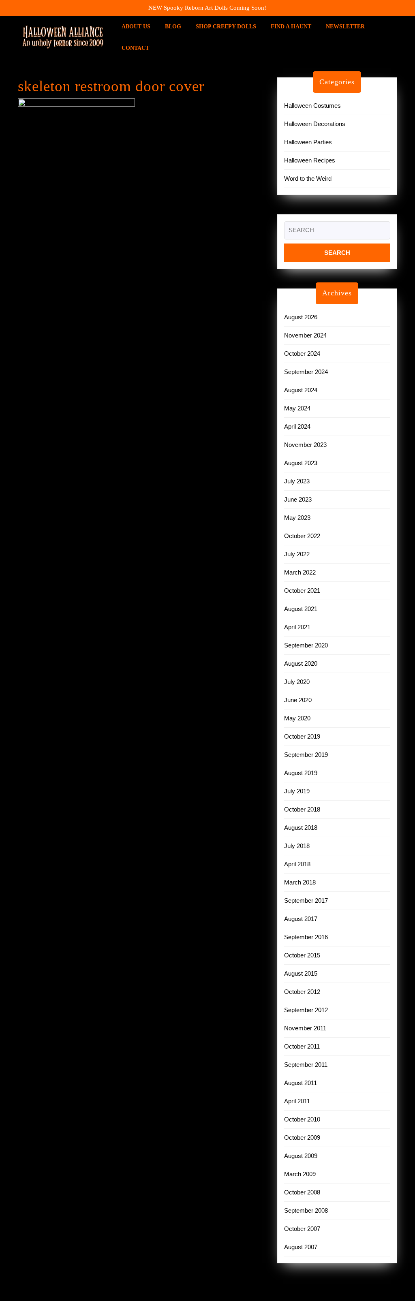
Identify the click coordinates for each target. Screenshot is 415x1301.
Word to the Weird (308, 178)
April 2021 (297, 627)
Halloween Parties (308, 142)
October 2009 (302, 1137)
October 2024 (302, 353)
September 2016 (306, 937)
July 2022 (297, 554)
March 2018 (300, 882)
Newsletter (345, 26)
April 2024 (297, 426)
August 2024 (300, 390)
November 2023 (305, 444)
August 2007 (300, 1246)
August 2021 (300, 608)
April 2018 (297, 864)
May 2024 (297, 408)
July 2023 (297, 481)
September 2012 (306, 1009)
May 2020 (297, 718)
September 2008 (306, 1210)
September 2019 (306, 754)
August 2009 (300, 1155)
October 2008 (302, 1192)
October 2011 (302, 1046)
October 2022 (302, 535)
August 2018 (300, 827)
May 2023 (297, 517)
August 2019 (300, 772)
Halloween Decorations (314, 123)
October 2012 (302, 991)
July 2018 (297, 845)
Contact (135, 48)
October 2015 (302, 955)
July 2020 (297, 681)
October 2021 (302, 590)
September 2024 (306, 371)
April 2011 (297, 1101)
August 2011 (300, 1082)
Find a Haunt (291, 26)
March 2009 (300, 1174)
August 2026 (300, 317)
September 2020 (306, 645)
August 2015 (300, 973)
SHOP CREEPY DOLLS (226, 26)
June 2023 (298, 499)
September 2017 (306, 900)
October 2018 (302, 809)
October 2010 (302, 1119)
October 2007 (302, 1228)
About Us (136, 26)
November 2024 (305, 335)
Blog (173, 26)
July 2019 (297, 791)
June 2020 (298, 699)
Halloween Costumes (312, 105)
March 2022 (300, 572)
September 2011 (305, 1064)
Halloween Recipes (309, 160)
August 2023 (300, 462)
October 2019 (302, 736)
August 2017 (300, 918)
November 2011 (305, 1028)
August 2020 (300, 663)
